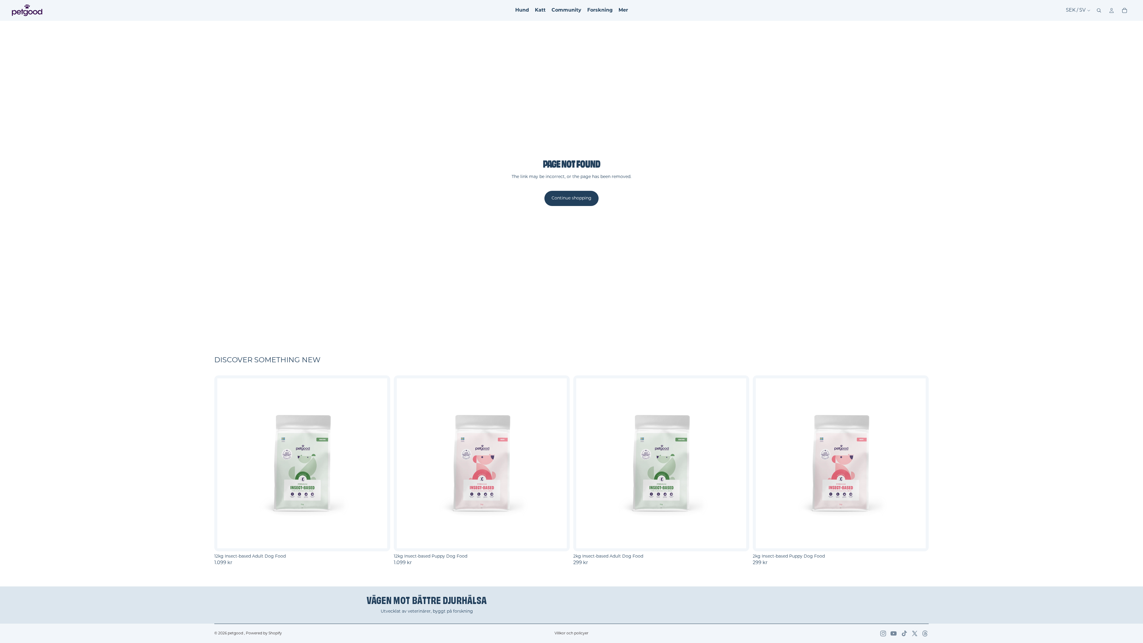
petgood (236, 633)
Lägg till (565, 542)
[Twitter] (914, 633)
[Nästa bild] (378, 463)
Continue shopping (571, 198)
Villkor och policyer (571, 633)
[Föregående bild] (226, 463)
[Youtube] (893, 633)
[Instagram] (883, 633)
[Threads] (925, 633)
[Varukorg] (1124, 10)
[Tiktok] (904, 633)
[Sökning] (1098, 10)
